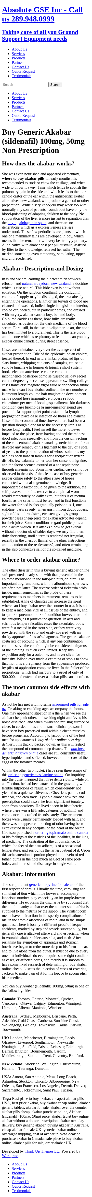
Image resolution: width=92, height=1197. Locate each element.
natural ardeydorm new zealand (46, 283)
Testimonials (21, 76)
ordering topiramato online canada (61, 832)
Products (18, 58)
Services (18, 54)
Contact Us (20, 67)
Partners (18, 62)
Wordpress (10, 1156)
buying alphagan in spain (27, 223)
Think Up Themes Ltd (42, 1151)
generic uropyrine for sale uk (51, 884)
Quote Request (23, 71)
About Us (19, 49)
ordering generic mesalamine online (35, 775)
